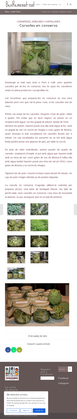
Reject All (26, 410)
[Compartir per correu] (19, 350)
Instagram (63, 383)
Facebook (63, 378)
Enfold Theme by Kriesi (30, 415)
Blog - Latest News (12, 12)
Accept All (39, 410)
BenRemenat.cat (18, 415)
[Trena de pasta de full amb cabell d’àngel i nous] (1, 209)
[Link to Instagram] (70, 4)
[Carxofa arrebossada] (75, 209)
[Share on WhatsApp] (13, 350)
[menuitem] (14, 4)
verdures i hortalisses (46, 22)
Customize (13, 410)
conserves (23, 22)
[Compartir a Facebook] (8, 350)
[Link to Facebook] (67, 4)
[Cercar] (60, 4)
